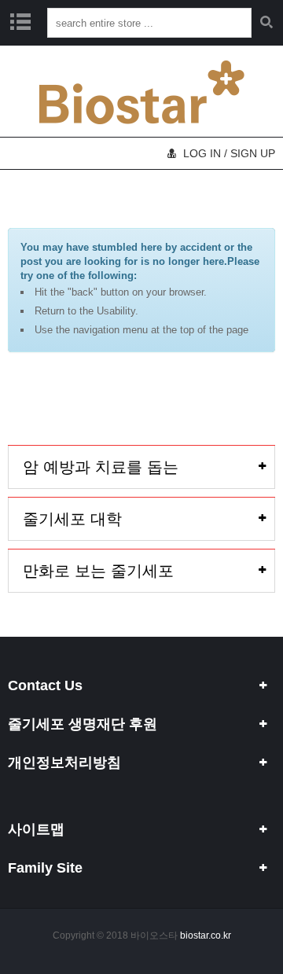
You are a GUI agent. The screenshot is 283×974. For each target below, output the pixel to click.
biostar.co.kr (205, 935)
